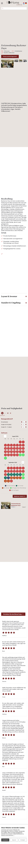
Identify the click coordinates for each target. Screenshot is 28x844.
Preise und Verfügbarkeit (10, 56)
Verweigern (22, 840)
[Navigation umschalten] (2, 3)
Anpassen (14, 840)
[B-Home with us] (14, 3)
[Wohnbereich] (16, 61)
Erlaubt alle (5, 840)
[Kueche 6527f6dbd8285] (20, 61)
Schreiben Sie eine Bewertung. (12, 614)
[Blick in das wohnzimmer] (7, 64)
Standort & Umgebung (10, 302)
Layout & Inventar (9, 296)
